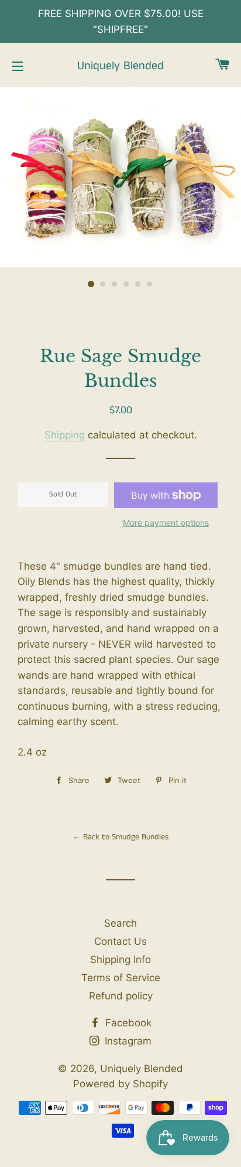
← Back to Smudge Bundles (120, 837)
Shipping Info (120, 959)
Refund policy (121, 996)
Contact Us (120, 941)
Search (120, 923)
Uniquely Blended (120, 66)
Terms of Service (120, 978)
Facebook (127, 1023)
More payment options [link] (166, 523)
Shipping (64, 435)
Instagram (127, 1041)
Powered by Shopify (120, 1084)
